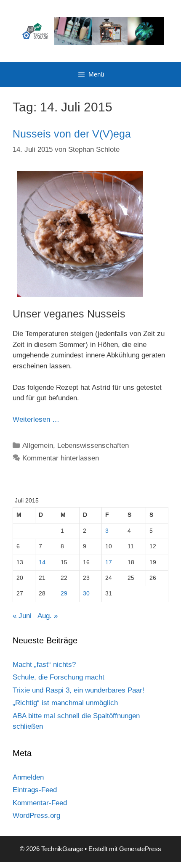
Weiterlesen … (36, 419)
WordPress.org (36, 816)
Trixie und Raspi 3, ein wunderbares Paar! (78, 690)
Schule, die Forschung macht (58, 677)
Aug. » (47, 616)
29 (64, 593)
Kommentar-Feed (40, 803)
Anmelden (28, 777)
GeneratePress (140, 848)
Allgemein (37, 446)
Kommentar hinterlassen (60, 458)
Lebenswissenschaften (93, 446)
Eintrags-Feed (35, 790)
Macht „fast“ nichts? (44, 665)
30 (86, 593)
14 (42, 562)
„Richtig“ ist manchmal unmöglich (65, 703)
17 (108, 562)
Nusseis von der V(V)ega (72, 134)
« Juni (22, 616)
